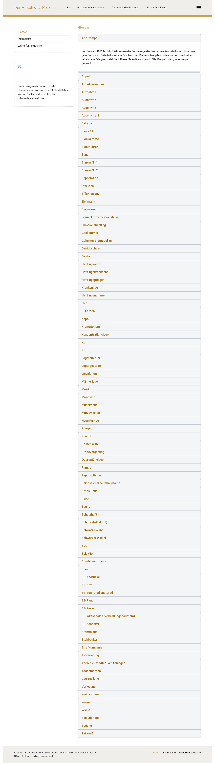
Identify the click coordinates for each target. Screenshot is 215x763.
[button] (139, 38)
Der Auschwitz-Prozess (35, 8)
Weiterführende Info (30, 45)
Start (69, 7)
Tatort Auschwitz (156, 7)
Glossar (22, 32)
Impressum (24, 38)
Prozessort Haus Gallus (90, 7)
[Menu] (199, 7)
